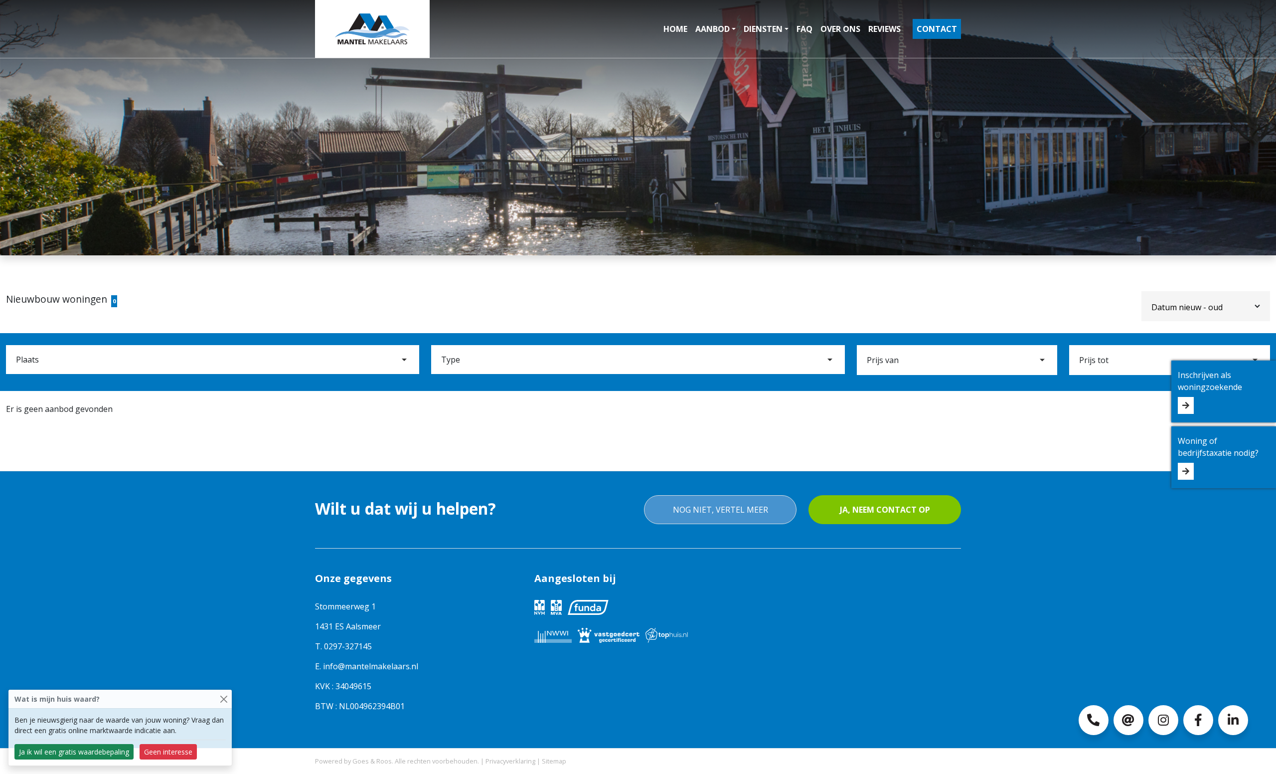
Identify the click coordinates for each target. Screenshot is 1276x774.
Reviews (884, 28)
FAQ (804, 28)
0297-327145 (348, 646)
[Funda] (588, 606)
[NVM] (539, 606)
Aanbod (712, 28)
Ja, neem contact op (885, 509)
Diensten (763, 28)
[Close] (223, 699)
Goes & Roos (372, 761)
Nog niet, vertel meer (720, 509)
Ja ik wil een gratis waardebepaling (74, 752)
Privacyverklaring (510, 761)
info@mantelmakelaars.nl (370, 666)
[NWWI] (553, 634)
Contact (937, 28)
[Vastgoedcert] (608, 634)
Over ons (840, 28)
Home (675, 28)
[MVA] (556, 606)
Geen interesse (168, 752)
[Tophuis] (666, 634)
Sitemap (554, 761)
